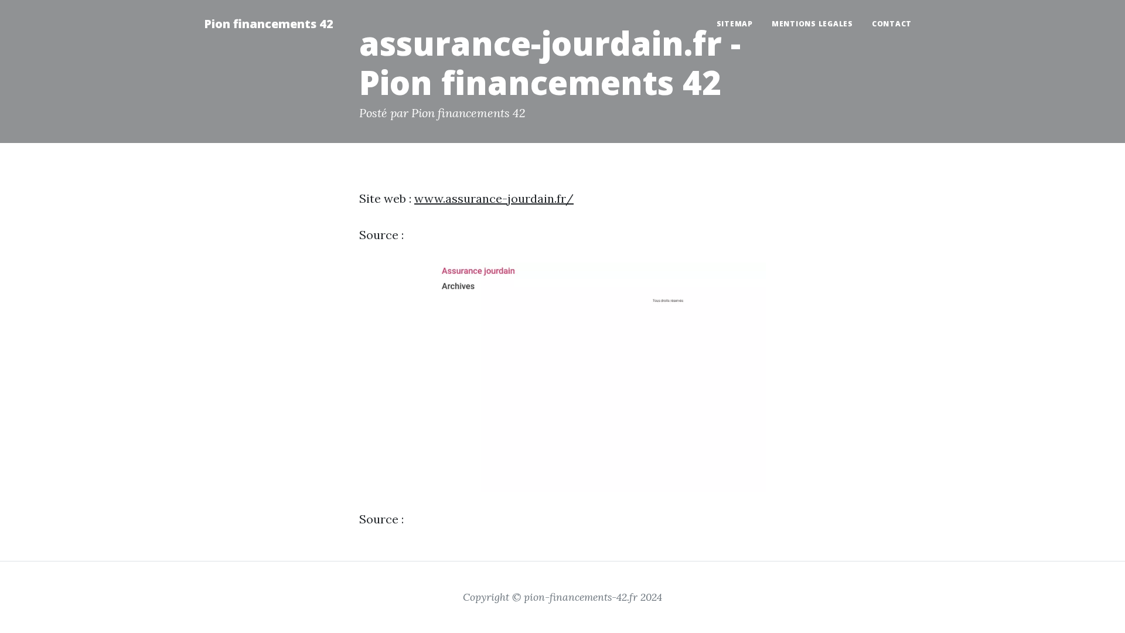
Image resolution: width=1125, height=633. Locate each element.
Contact (892, 24)
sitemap (735, 24)
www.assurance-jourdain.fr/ (494, 198)
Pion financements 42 (268, 24)
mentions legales (812, 24)
